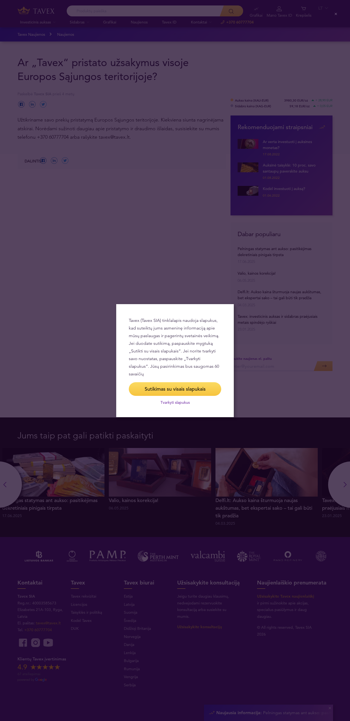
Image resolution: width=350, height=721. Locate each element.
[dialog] (175, 360)
